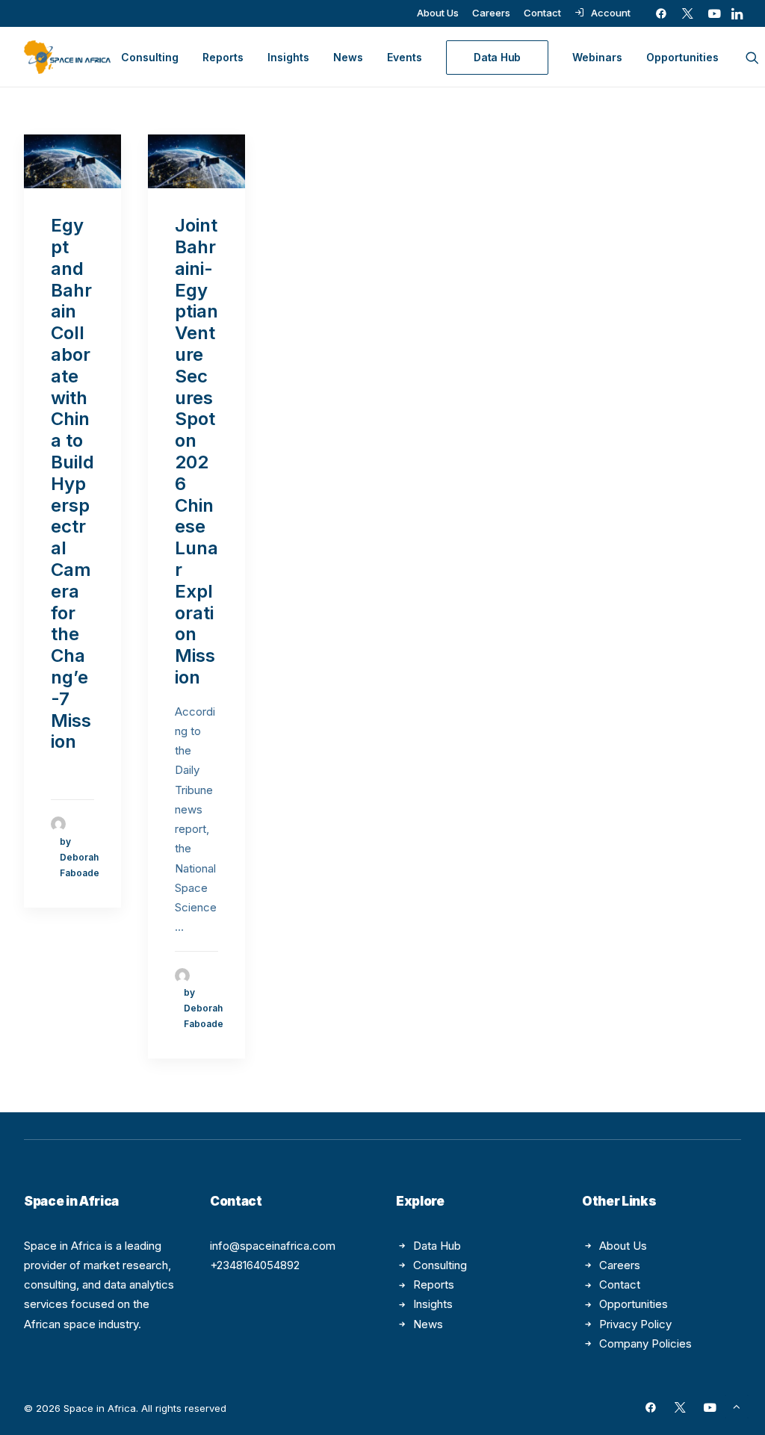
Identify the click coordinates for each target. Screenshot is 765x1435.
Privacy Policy (635, 1324)
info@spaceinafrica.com (272, 1246)
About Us (438, 13)
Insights (288, 57)
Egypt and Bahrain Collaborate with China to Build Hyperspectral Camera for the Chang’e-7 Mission (72, 483)
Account (611, 13)
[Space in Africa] (67, 57)
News (348, 57)
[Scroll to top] (737, 1405)
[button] (661, 13)
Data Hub (437, 1246)
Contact (542, 13)
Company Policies (645, 1343)
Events (404, 57)
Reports (223, 57)
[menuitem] (438, 12)
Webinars (597, 57)
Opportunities (682, 57)
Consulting (150, 57)
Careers (491, 13)
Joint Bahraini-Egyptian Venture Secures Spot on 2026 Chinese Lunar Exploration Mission (196, 451)
